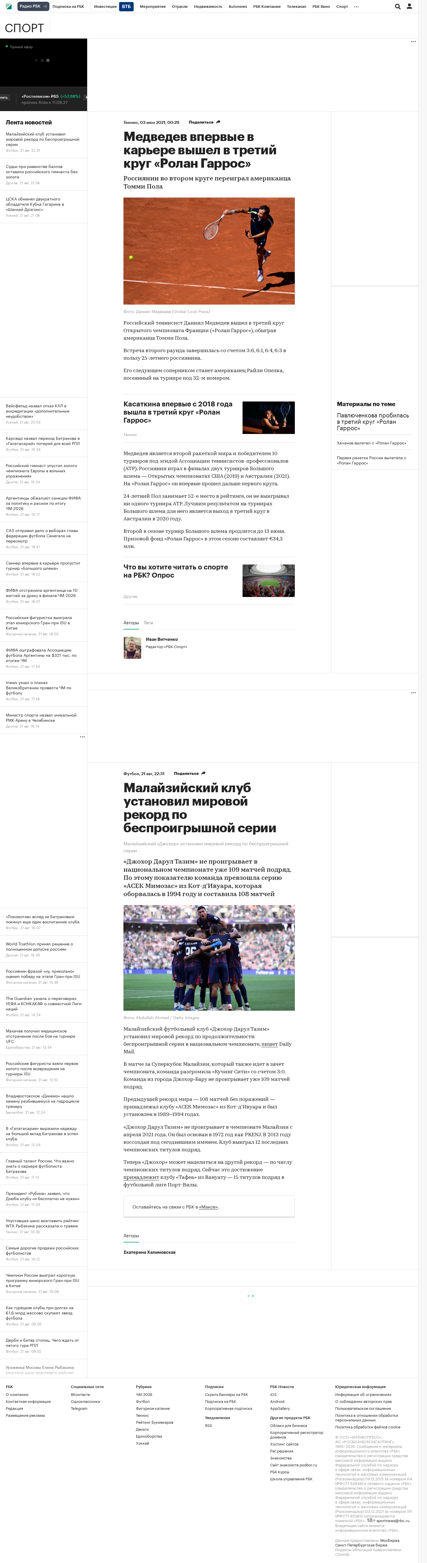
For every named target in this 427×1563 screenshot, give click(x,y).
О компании (17, 1393)
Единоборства (149, 1435)
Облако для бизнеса (288, 1425)
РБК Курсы (279, 1471)
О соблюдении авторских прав (363, 1400)
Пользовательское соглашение (363, 1407)
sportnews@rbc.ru (393, 1520)
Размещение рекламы (25, 1414)
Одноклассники (85, 1400)
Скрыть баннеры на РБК (226, 1393)
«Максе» (208, 1205)
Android (277, 1400)
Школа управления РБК (291, 1478)
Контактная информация (28, 1400)
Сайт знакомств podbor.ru (293, 1464)
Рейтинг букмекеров (154, 1421)
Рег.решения (281, 1450)
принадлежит (141, 1177)
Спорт (24, 26)
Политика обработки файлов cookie (368, 1426)
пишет (269, 1044)
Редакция (14, 1407)
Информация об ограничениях (363, 1393)
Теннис (130, 122)
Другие (130, 596)
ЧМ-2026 (144, 1393)
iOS (273, 1393)
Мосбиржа (389, 1539)
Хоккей (142, 1442)
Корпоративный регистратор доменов (296, 1434)
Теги (148, 622)
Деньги (142, 1428)
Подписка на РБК (220, 1400)
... (356, 5)
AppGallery (280, 1407)
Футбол (131, 773)
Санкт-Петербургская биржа (361, 1544)
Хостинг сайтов (284, 1443)
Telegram (79, 1407)
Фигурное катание (153, 1407)
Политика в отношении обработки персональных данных (366, 1417)
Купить (76, 97)
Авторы (131, 622)
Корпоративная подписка (228, 1407)
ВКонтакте (80, 1393)
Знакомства (281, 1457)
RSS (208, 1425)
